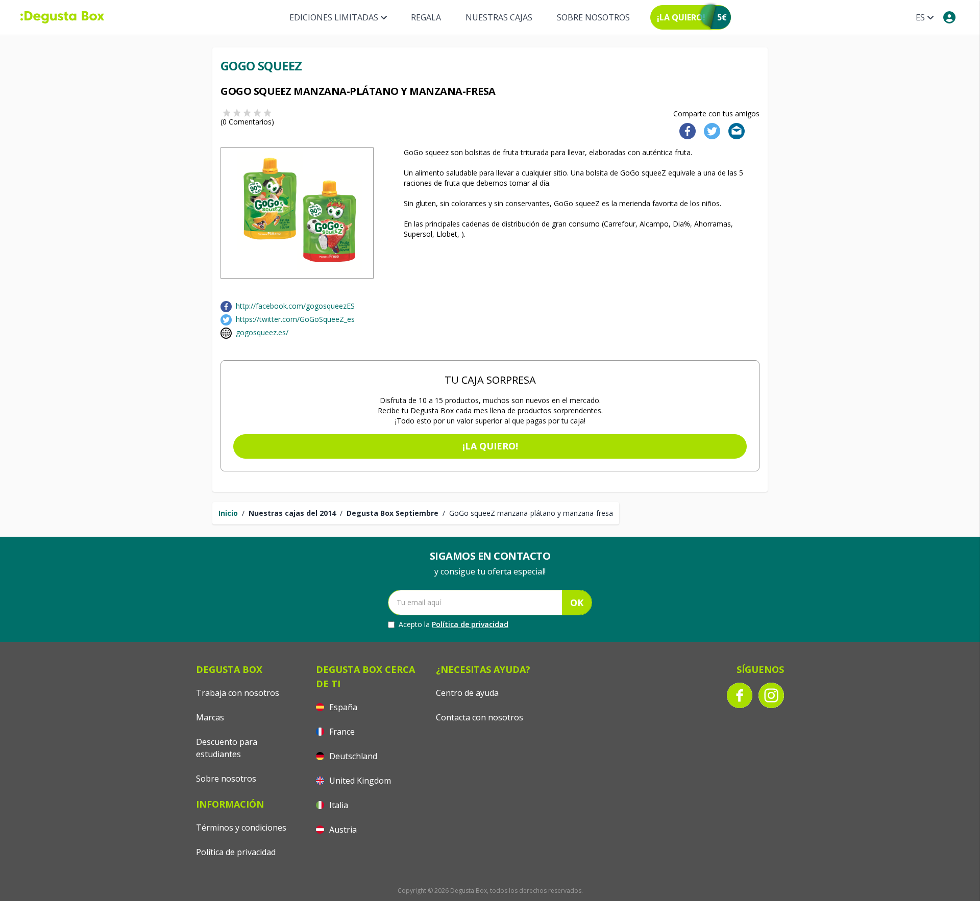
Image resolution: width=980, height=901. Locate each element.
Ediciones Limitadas (333, 17)
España (342, 707)
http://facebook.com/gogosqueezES (295, 306)
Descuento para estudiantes (226, 748)
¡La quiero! (490, 446)
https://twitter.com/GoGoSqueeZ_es (295, 319)
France (341, 731)
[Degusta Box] (62, 17)
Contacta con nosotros (479, 717)
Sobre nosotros (593, 17)
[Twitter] (710, 130)
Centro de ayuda (467, 692)
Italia (337, 805)
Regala (426, 17)
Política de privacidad (470, 624)
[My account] (949, 17)
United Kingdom (359, 780)
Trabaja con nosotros (237, 692)
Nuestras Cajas (498, 17)
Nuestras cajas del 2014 (292, 513)
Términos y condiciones (241, 827)
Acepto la (453, 624)
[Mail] (733, 130)
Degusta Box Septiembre (392, 513)
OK (576, 602)
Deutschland (352, 756)
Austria (342, 829)
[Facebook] (684, 130)
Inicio (228, 513)
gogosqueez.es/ (262, 332)
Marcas (210, 717)
